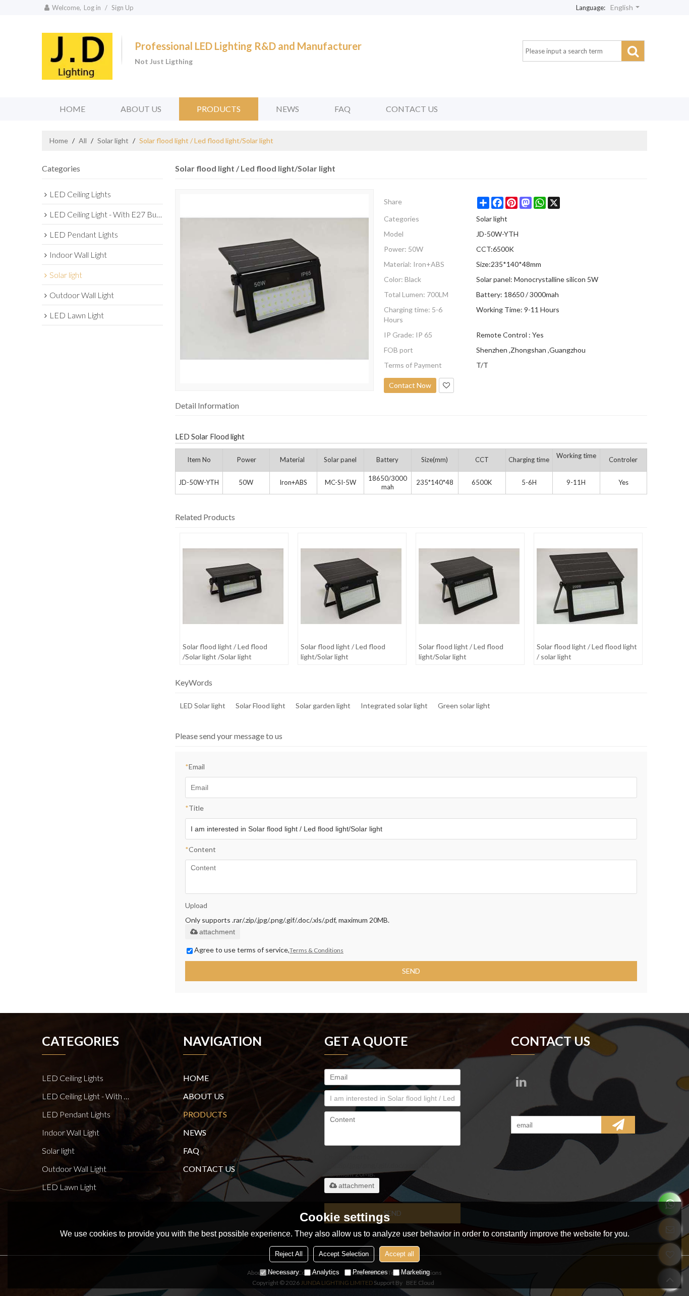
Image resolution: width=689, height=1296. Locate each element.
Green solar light (464, 705)
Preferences (370, 1272)
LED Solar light (202, 705)
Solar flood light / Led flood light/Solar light (343, 651)
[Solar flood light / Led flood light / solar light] (588, 586)
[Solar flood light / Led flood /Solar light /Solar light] (234, 586)
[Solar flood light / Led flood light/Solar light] (352, 586)
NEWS (287, 109)
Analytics (325, 1272)
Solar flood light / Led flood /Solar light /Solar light (225, 651)
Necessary (283, 1272)
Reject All (289, 1254)
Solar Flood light (260, 705)
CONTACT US (412, 109)
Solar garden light (323, 705)
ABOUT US (141, 109)
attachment (217, 932)
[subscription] (618, 1125)
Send (411, 971)
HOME (72, 109)
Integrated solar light (394, 705)
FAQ (342, 109)
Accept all (399, 1254)
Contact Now (410, 385)
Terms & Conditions (316, 950)
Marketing (415, 1272)
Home (58, 140)
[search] (632, 51)
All (83, 140)
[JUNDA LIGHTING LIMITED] (77, 56)
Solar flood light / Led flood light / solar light (587, 651)
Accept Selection (344, 1254)
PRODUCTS (219, 109)
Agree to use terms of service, (268, 949)
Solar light (113, 140)
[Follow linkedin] (521, 1081)
